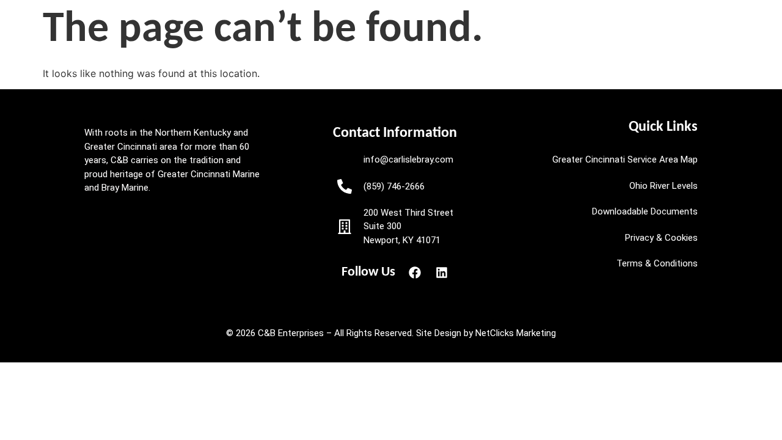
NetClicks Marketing (515, 333)
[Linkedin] (441, 272)
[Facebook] (414, 272)
